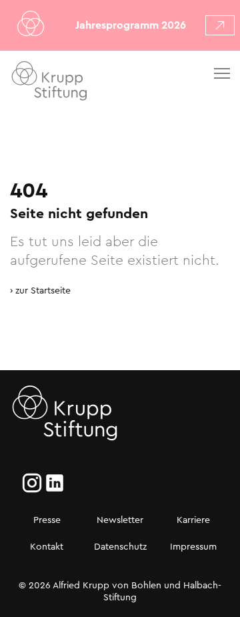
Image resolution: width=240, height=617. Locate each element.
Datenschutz (120, 546)
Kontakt (46, 546)
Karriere (193, 519)
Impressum (193, 546)
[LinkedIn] (54, 483)
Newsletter (120, 519)
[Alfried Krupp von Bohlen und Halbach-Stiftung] (86, 83)
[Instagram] (32, 483)
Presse (47, 519)
